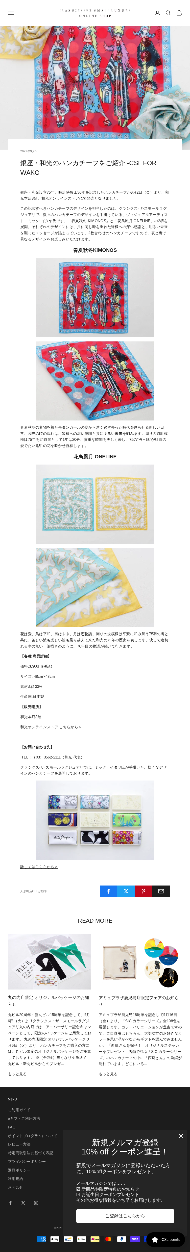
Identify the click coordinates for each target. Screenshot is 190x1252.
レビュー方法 (19, 1144)
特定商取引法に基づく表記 (30, 1153)
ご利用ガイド (19, 1110)
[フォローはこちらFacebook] (10, 1202)
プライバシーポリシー (27, 1161)
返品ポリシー (19, 1170)
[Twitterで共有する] (126, 891)
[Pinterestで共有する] (143, 891)
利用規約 (15, 1178)
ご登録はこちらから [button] (125, 1215)
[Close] (181, 1136)
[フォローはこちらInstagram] (36, 1202)
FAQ (12, 1127)
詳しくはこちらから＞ (39, 866)
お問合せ (15, 1187)
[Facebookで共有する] (108, 891)
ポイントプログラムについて (32, 1136)
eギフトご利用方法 (24, 1118)
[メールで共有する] (161, 891)
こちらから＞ (70, 727)
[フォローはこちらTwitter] (23, 1202)
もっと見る (17, 1074)
